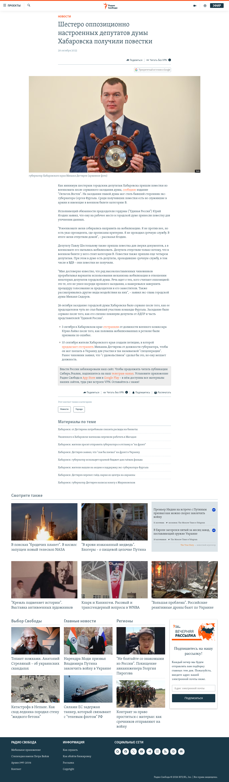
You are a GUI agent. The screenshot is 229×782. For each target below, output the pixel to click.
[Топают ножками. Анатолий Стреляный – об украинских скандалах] (35, 640)
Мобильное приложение (26, 750)
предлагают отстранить (78, 347)
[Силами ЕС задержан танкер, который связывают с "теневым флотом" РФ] (88, 689)
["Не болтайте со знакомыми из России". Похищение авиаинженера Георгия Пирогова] (141, 640)
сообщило (129, 190)
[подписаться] (181, 751)
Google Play (111, 378)
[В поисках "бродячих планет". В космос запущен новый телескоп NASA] (44, 521)
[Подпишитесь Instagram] (157, 751)
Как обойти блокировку (77, 756)
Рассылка (68, 763)
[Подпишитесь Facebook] (125, 751)
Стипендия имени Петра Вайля (30, 756)
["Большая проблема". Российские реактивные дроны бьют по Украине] (185, 579)
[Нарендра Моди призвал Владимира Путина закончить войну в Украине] (88, 640)
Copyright (68, 769)
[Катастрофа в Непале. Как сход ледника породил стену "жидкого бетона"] (35, 689)
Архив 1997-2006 (21, 763)
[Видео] (195, 5)
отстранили (111, 327)
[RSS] (165, 751)
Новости (64, 16)
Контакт (16, 769)
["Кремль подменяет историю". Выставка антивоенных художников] (44, 579)
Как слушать (70, 750)
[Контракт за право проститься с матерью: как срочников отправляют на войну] (141, 694)
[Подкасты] (173, 751)
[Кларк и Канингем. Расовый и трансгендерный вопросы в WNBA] (114, 579)
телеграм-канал (122, 373)
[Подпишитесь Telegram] (149, 751)
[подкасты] (205, 5)
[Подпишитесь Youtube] (141, 751)
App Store (88, 378)
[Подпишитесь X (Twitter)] (133, 751)
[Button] (134, 60)
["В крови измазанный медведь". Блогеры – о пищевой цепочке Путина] (114, 521)
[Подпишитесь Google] (117, 751)
